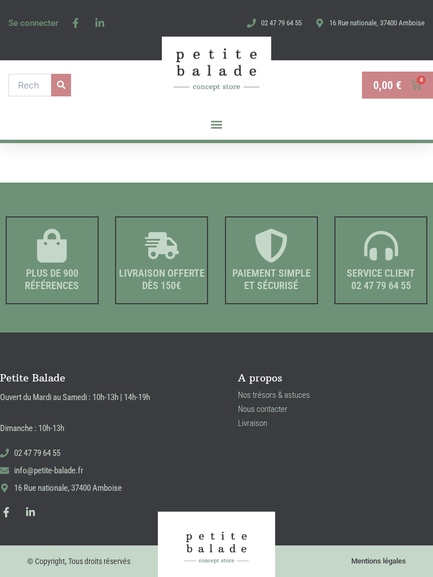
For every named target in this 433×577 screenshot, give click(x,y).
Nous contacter (263, 409)
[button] (216, 125)
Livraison (252, 423)
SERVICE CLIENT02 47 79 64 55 (381, 279)
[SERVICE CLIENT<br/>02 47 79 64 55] (381, 246)
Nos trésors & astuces (274, 395)
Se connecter (33, 23)
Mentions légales (378, 561)
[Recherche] (61, 85)
